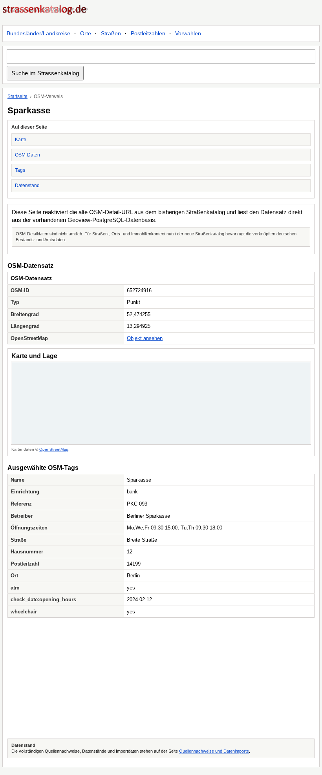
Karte (20, 139)
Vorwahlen (188, 33)
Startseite (17, 96)
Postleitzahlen (148, 33)
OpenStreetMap (53, 449)
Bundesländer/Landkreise (38, 33)
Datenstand (27, 185)
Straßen (111, 33)
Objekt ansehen (145, 338)
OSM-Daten (27, 155)
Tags (20, 170)
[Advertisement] (161, 678)
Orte (85, 33)
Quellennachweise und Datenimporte (214, 751)
